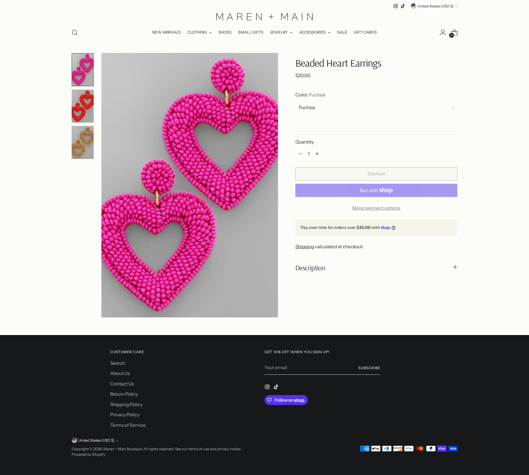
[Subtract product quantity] (301, 153)
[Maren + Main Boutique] (264, 16)
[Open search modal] (74, 32)
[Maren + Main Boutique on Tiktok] (402, 6)
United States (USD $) (435, 6)
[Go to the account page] (442, 32)
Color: (310, 95)
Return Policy (124, 394)
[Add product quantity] (317, 153)
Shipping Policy (126, 404)
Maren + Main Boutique (122, 449)
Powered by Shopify (88, 454)
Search (117, 363)
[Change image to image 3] (83, 142)
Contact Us (122, 384)
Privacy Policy (124, 414)
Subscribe (369, 368)
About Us (120, 373)
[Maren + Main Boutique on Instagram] (395, 6)
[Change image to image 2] (83, 106)
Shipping (304, 246)
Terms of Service (128, 425)
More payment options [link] (376, 208)
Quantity (304, 142)
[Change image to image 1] (83, 69)
